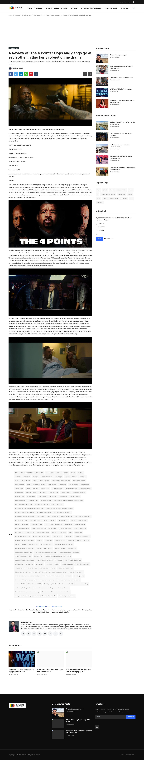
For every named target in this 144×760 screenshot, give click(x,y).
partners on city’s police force (24, 532)
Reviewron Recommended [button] (91, 8)
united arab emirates (108, 194)
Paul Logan (52, 496)
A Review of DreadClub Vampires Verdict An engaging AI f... (78, 671)
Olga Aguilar (85, 485)
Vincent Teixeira (75, 496)
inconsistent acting (82, 584)
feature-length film (27, 473)
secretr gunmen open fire (23, 552)
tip (30, 556)
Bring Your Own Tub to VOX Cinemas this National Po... (79, 732)
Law (46, 524)
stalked (39, 540)
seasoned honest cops (82, 516)
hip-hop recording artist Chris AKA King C (58, 556)
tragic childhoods (56, 524)
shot (70, 532)
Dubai (105, 190)
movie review (44, 481)
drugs (73, 520)
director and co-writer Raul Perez (26, 568)
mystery (80, 473)
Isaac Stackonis (20, 501)
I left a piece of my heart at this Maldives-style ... (120, 146)
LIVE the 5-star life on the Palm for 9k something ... (122, 123)
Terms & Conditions (127, 755)
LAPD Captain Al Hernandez (41, 536)
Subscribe (131, 717)
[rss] (97, 727)
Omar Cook (19, 493)
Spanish (74, 477)
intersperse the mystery (47, 568)
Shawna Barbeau (71, 489)
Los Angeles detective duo (23, 504)
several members (43, 532)
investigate (68, 536)
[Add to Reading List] (90, 74)
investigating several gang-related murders (29, 508)
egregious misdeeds (22, 528)
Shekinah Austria (57, 489)
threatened (48, 540)
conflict (53, 520)
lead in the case (60, 548)
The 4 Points (50, 473)
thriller (73, 473)
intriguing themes (66, 516)
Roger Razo (45, 489)
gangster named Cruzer (44, 548)
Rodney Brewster (85, 489)
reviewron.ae (19, 485)
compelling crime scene (67, 596)
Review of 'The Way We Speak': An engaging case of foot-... (21, 671)
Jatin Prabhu (114, 91)
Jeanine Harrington (32, 489)
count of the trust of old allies (51, 576)
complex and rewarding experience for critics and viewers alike (35, 596)
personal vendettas (21, 524)
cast (28, 485)
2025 (17, 481)
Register (127, 2)
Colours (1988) (20, 584)
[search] (133, 8)
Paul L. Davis (42, 493)
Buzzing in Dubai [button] (60, 8)
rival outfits (78, 532)
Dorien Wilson (73, 485)
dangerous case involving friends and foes (48, 504)
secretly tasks (57, 536)
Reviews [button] (74, 8)
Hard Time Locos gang (59, 532)
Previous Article (43, 606)
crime (58, 473)
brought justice (78, 576)
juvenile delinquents (65, 528)
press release (121, 190)
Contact (11, 2)
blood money (82, 520)
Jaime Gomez (65, 493)
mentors (83, 528)
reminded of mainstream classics (69, 580)
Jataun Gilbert (53, 493)
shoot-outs (39, 564)
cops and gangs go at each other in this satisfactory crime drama (62, 501)
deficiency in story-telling (23, 588)
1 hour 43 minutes (47, 477)
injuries (57, 564)
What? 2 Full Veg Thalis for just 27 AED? (78, 721)
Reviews (17, 15)
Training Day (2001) (50, 584)
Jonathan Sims (33, 501)
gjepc (130, 194)
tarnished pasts (35, 520)
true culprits (67, 576)
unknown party (60, 540)
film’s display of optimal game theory (27, 592)
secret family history (76, 572)
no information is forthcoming (24, 540)
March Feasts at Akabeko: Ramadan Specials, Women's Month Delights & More (29, 611)
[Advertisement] (72, 32)
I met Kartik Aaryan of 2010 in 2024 (121, 77)
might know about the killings (24, 560)
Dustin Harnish (52, 485)
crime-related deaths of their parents (44, 528)
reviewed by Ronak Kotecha (61, 481)
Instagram (101, 223)
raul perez (27, 477)
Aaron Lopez (63, 496)
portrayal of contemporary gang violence (60, 508)
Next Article (56, 606)
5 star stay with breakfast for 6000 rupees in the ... (121, 67)
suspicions (71, 540)
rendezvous (72, 548)
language (59, 477)
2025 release (26, 481)
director (17, 477)
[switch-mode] (133, 2)
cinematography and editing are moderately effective (51, 588)
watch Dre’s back (20, 556)
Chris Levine (42, 496)
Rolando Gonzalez (79, 493)
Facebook (101, 227)
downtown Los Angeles (44, 512)
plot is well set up (53, 516)
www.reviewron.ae (79, 481)
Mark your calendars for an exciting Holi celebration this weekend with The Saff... (72, 611)
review (35, 481)
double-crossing (34, 576)
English (67, 477)
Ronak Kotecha (26, 622)
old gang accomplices (82, 536)
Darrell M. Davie (31, 493)
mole (79, 540)
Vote (99, 239)
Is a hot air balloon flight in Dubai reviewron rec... (121, 157)
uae (98, 190)
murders (49, 564)
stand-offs (29, 564)
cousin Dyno (38, 556)
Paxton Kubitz (19, 496)
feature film (39, 473)
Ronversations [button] (111, 8)
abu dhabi (121, 194)
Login (121, 2)
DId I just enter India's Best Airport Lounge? (121, 134)
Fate (76, 528)
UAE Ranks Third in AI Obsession (121, 89)
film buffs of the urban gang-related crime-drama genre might (35, 580)
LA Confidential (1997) (34, 584)
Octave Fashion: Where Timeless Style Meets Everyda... (122, 168)
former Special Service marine (69, 552)
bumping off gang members (24, 548)
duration (35, 477)
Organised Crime (36, 524)
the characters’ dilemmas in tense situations (56, 592)
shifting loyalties (20, 576)
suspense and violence (65, 568)
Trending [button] (38, 8)
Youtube (101, 230)
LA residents (68, 524)
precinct (86, 540)
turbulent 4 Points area (22, 536)
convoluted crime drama (62, 512)
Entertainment (26, 15)
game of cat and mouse (73, 560)
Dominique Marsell (39, 485)
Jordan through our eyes (118, 55)
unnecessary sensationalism (24, 516)
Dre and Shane (80, 524)
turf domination (63, 520)
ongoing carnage (21, 520)
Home (30, 8)
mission (45, 520)
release (82, 477)
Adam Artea (19, 489)
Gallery (49, 8)
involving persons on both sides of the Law (75, 564)
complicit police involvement (24, 512)
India (98, 198)
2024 (111, 190)
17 (97, 194)
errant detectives (46, 544)
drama (65, 473)
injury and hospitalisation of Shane (46, 552)
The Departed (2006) (66, 584)
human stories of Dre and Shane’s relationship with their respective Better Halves (41, 572)
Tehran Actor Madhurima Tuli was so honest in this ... (122, 101)
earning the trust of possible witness (26, 544)
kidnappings (19, 564)
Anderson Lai (31, 496)
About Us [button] (124, 8)
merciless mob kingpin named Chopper (49, 560)
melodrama (40, 516)
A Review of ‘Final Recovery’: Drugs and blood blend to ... (50, 671)
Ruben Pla (63, 485)
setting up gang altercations (64, 544)
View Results (108, 239)
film (16, 473)
